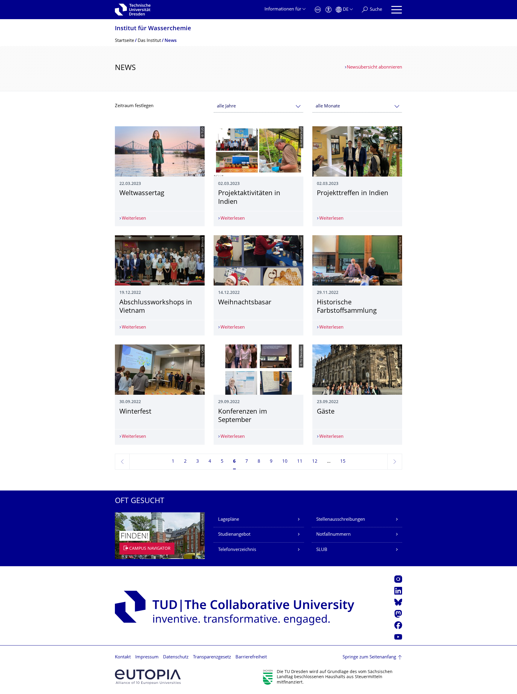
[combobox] (258, 106)
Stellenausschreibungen (340, 519)
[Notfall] (317, 10)
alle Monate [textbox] (328, 106)
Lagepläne (228, 519)
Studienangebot (234, 534)
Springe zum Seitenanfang (369, 657)
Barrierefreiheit (251, 657)
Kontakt (123, 657)
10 (285, 461)
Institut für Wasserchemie (153, 29)
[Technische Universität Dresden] (132, 9)
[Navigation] (396, 10)
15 (343, 461)
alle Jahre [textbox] (226, 106)
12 (314, 461)
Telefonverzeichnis (237, 550)
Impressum (147, 657)
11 (299, 461)
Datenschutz (175, 657)
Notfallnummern (333, 534)
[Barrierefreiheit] (328, 10)
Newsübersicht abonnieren (374, 67)
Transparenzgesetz (212, 657)
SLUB (321, 550)
